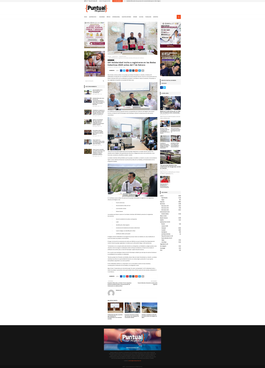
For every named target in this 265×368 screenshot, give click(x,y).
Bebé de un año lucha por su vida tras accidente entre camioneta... (170, 112)
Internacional (116, 16)
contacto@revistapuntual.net (134, 360)
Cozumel (163, 230)
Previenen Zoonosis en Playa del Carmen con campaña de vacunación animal (132, 316)
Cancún (163, 226)
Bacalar (163, 224)
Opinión (135, 16)
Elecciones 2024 (165, 209)
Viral (161, 250)
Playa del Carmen (111, 60)
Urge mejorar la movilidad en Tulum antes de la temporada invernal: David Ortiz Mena (98, 141)
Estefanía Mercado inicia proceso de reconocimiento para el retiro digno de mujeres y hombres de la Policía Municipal (99, 101)
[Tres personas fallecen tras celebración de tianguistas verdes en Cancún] (170, 157)
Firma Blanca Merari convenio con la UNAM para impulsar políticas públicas (98, 132)
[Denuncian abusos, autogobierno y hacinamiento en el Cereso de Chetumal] (165, 179)
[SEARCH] (103, 81)
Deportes (155, 16)
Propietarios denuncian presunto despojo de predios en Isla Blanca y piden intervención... (165, 145)
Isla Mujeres (164, 232)
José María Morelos (165, 234)
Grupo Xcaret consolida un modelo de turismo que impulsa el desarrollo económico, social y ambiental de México (99, 152)
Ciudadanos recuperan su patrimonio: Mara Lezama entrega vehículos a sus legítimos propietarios (149, 1)
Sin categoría (163, 246)
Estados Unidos (165, 213)
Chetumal (163, 228)
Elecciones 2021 (165, 205)
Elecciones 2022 (165, 207)
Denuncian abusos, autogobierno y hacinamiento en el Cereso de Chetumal (164, 185)
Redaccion (111, 67)
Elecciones (162, 203)
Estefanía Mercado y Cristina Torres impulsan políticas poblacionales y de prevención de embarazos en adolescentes (119, 284)
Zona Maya (163, 242)
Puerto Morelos (165, 238)
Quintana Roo (92, 16)
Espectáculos (164, 197)
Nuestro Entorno (126, 16)
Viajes (162, 199)
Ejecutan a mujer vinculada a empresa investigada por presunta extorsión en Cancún (165, 131)
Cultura (141, 16)
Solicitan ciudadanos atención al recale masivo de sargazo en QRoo (149, 316)
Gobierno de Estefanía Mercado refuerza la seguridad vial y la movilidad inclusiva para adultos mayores (98, 122)
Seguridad (102, 16)
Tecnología (148, 16)
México (108, 16)
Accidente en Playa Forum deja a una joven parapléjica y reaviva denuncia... (175, 145)
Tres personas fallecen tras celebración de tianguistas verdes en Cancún (170, 166)
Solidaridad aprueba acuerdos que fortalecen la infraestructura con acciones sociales (115, 316)
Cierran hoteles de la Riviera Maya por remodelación (97, 91)
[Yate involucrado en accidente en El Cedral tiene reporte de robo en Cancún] (176, 123)
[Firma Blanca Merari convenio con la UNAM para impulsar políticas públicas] (88, 132)
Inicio (85, 16)
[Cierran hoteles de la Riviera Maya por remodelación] (88, 91)
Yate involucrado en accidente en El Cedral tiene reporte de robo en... (175, 130)
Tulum (162, 240)
